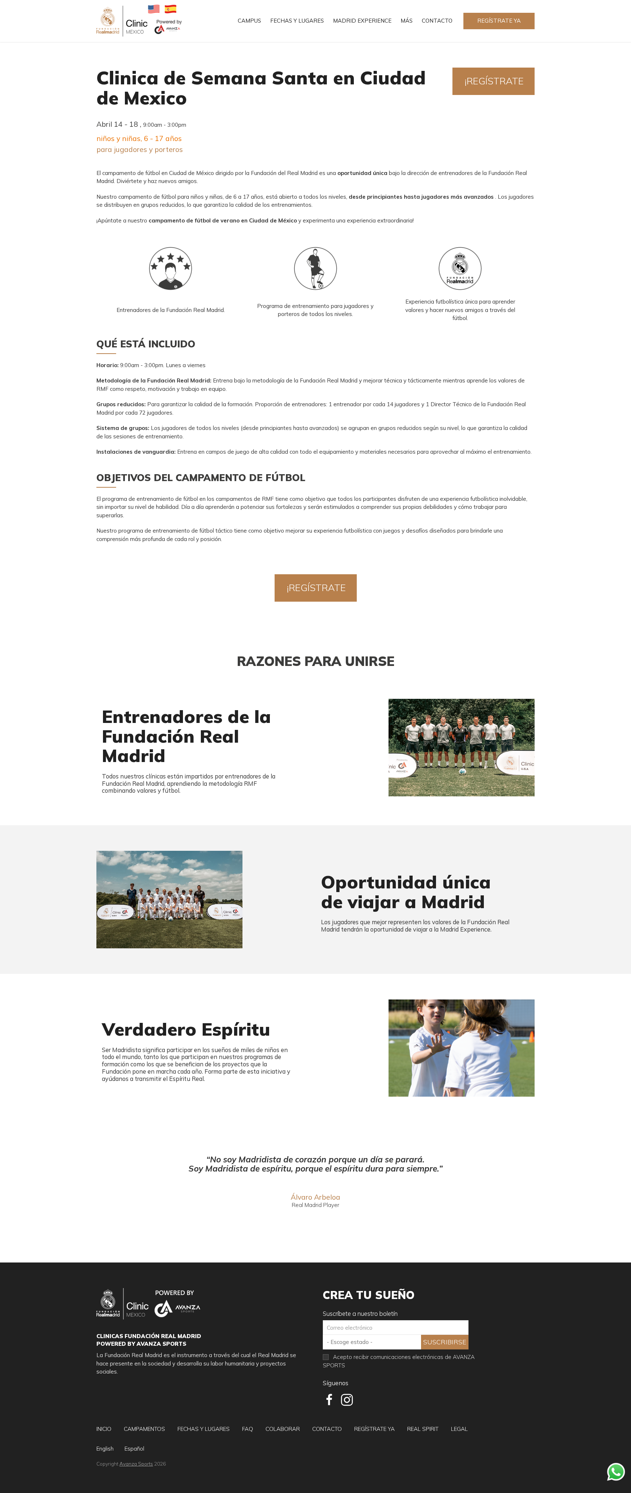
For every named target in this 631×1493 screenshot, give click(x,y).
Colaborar (282, 1428)
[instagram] (346, 1399)
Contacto (437, 20)
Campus (249, 20)
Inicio (103, 1428)
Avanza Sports (136, 1463)
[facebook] (329, 1399)
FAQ (247, 1428)
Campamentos (144, 1428)
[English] (154, 8)
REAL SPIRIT (423, 1428)
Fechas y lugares (297, 20)
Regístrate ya (499, 20)
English (105, 1448)
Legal (459, 1428)
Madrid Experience (362, 20)
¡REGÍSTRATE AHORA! (494, 85)
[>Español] (170, 8)
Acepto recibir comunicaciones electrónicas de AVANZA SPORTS (399, 1361)
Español (134, 1448)
